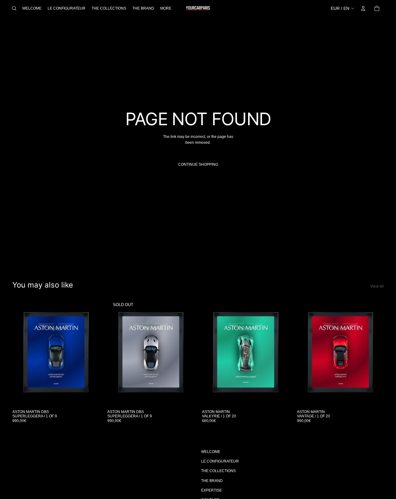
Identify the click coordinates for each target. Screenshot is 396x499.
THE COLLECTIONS (218, 471)
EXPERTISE (211, 490)
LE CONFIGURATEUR (220, 461)
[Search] (14, 8)
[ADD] (89, 397)
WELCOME (210, 452)
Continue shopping (198, 164)
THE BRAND (212, 481)
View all (377, 286)
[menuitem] (165, 8)
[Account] (363, 8)
